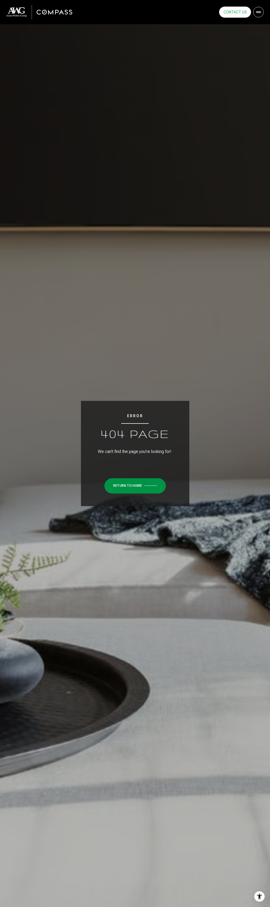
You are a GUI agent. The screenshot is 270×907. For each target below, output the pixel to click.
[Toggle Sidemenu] (258, 12)
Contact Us (235, 12)
